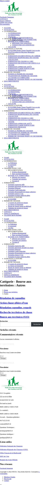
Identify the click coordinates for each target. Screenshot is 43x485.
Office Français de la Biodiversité (10, 453)
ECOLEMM (12, 199)
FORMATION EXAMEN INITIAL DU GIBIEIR (24, 56)
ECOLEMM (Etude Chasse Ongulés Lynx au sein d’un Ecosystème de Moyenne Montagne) (24, 51)
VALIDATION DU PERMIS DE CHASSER (22, 76)
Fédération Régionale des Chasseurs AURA (14, 449)
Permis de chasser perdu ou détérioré (19, 206)
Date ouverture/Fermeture (20, 174)
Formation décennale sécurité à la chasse (21, 186)
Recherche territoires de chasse (16, 312)
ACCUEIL (7, 28)
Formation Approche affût (16, 184)
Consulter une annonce (19, 179)
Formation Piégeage (14, 188)
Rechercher (4, 321)
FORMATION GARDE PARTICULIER (21, 68)
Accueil (6, 157)
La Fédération (12, 163)
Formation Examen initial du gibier (19, 195)
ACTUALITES (9, 29)
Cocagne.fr (15, 181)
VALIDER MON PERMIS (12, 215)
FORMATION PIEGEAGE (17, 70)
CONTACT (8, 212)
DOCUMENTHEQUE (11, 81)
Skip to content (5, 1)
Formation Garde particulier (17, 190)
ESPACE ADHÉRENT (11, 213)
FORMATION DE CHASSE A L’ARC (20, 61)
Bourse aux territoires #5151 (14, 317)
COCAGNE (12, 47)
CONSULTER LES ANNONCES (23, 45)
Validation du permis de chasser (18, 208)
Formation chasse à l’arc (15, 194)
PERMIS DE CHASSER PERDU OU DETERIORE (25, 79)
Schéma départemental (19, 172)
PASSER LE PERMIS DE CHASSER (20, 74)
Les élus (10, 166)
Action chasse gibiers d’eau (14, 303)
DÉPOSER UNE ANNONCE (22, 43)
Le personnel (12, 165)
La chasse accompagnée (15, 204)
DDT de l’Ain (4, 456)
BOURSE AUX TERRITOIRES (18, 41)
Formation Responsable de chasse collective (22, 192)
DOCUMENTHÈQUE (11, 210)
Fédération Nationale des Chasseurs (11, 446)
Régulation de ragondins (12, 298)
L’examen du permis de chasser (18, 203)
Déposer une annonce (19, 177)
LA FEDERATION (14, 33)
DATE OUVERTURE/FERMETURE (24, 39)
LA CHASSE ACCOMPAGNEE (19, 77)
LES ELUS (11, 37)
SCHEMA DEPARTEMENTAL (22, 38)
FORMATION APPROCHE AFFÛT (20, 67)
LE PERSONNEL (14, 35)
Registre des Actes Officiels (8, 460)
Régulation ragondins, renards (15, 307)
